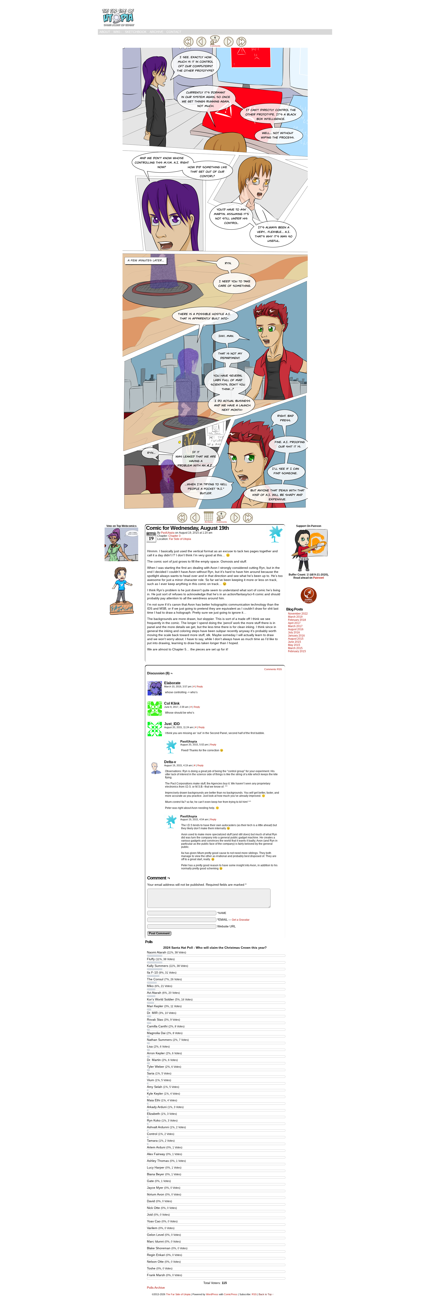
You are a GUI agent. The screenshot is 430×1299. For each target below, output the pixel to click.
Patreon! (318, 577)
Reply (200, 686)
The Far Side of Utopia (118, 15)
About (104, 32)
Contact (173, 32)
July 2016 (294, 632)
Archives (209, 522)
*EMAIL (233, 919)
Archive (156, 32)
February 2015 (297, 651)
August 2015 (295, 638)
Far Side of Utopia (180, 539)
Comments (215, 41)
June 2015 (294, 641)
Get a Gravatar (240, 919)
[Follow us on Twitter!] (121, 615)
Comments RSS (273, 669)
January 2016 (296, 635)
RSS (254, 1294)
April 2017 (294, 623)
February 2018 (297, 619)
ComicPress (230, 1294)
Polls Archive (156, 1287)
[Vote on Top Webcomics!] (121, 560)
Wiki (117, 32)
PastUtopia (167, 532)
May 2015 (294, 645)
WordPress (212, 1294)
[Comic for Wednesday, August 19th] (215, 509)
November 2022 (298, 613)
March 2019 (295, 616)
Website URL (226, 926)
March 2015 (295, 648)
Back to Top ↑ (266, 1294)
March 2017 (295, 626)
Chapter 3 (174, 535)
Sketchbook (135, 32)
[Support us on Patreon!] (308, 571)
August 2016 (295, 629)
